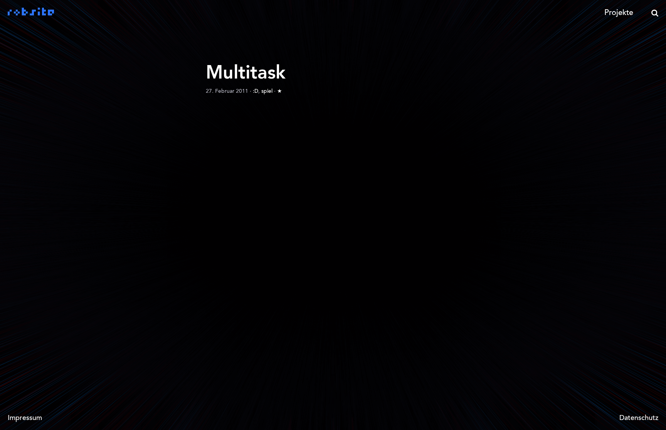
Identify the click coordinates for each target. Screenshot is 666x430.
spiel (266, 91)
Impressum (25, 418)
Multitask (246, 73)
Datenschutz (638, 418)
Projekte (618, 13)
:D (255, 91)
